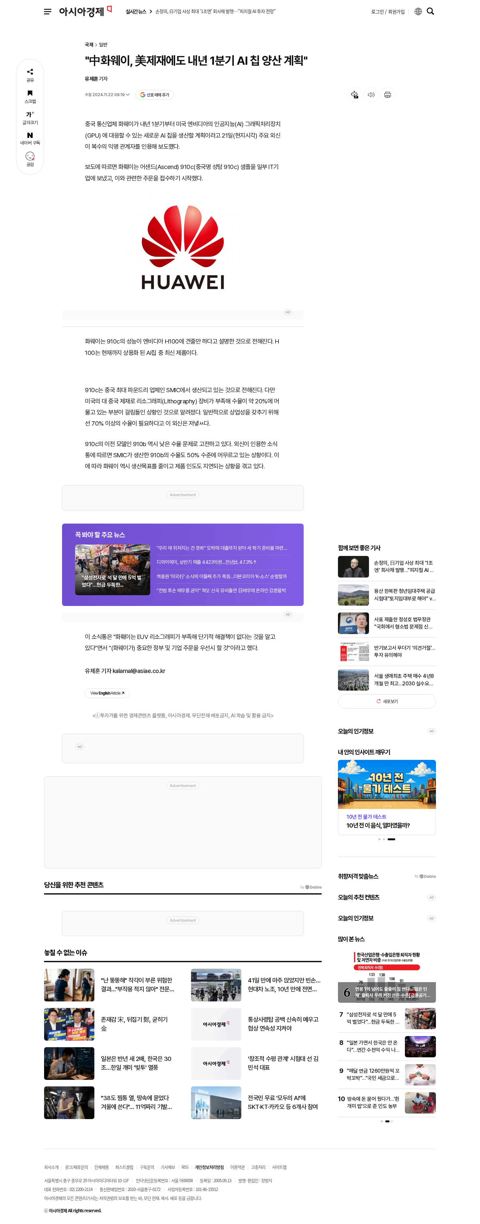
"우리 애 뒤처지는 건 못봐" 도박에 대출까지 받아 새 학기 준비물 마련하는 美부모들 (224, 548)
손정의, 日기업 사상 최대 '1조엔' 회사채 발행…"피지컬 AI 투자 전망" (404, 567)
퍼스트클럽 (124, 1167)
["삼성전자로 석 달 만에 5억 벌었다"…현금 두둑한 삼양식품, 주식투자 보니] (420, 1027)
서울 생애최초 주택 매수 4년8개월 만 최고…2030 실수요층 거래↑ (404, 680)
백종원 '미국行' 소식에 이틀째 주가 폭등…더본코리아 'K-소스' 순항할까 (222, 576)
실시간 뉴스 (136, 11)
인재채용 (101, 1167)
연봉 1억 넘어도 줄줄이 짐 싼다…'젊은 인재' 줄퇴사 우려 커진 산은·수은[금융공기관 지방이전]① (392, 995)
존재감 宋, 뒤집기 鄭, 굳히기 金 (134, 1024)
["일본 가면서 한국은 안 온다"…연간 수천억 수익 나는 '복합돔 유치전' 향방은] (420, 1055)
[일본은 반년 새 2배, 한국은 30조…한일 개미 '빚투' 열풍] (69, 1078)
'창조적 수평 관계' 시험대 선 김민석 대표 (283, 1063)
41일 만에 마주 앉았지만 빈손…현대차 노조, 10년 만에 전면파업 (284, 985)
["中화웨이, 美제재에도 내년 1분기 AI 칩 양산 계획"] (183, 246)
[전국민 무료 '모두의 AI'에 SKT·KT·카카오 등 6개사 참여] (216, 1117)
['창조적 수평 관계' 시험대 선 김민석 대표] (216, 1078)
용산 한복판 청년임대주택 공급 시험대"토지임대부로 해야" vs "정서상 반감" (404, 595)
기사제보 (168, 1167)
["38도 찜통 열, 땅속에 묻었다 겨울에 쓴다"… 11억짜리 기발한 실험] (69, 1117)
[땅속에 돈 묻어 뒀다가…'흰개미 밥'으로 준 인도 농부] (420, 1112)
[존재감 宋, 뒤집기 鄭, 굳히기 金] (69, 1039)
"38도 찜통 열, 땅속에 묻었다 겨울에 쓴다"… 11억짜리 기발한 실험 (136, 1102)
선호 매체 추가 (158, 94)
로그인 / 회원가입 (388, 11)
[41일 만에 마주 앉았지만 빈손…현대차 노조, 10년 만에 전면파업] (216, 1000)
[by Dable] (311, 887)
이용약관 (237, 1167)
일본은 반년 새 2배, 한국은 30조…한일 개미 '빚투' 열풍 (136, 1063)
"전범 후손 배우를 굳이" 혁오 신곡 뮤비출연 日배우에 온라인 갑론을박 (221, 591)
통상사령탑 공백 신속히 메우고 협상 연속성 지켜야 (283, 1024)
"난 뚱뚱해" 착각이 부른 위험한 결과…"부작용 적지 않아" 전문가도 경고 (137, 985)
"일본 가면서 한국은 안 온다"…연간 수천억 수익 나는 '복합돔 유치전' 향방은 (373, 1050)
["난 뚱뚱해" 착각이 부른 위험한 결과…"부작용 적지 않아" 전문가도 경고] (69, 1000)
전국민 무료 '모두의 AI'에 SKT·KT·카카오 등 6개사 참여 (283, 1102)
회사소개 (51, 1167)
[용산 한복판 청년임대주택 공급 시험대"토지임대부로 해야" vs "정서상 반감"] (353, 604)
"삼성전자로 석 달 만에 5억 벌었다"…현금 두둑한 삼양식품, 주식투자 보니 (373, 1022)
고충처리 (258, 1167)
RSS (185, 1167)
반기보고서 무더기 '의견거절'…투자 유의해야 (404, 651)
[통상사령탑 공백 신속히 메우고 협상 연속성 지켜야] (216, 1039)
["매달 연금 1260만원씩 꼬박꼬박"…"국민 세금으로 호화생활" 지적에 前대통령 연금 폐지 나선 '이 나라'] (420, 1083)
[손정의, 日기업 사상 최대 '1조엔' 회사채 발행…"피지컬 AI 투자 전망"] (353, 576)
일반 (103, 44)
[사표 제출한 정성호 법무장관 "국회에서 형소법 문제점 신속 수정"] (353, 632)
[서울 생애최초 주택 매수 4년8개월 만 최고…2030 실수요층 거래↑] (353, 689)
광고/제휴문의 (76, 1167)
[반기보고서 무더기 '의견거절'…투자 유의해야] (353, 661)
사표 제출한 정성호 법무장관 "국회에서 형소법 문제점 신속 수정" (403, 623)
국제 (89, 44)
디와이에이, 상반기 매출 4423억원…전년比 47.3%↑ (207, 562)
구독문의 (147, 1167)
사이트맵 (279, 1167)
